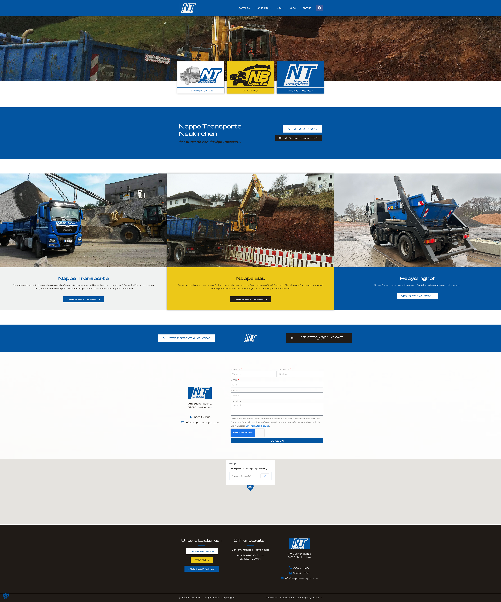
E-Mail (234, 380)
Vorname (236, 369)
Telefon (235, 390)
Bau (279, 7)
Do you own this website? (241, 476)
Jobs (293, 7)
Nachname (284, 369)
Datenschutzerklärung (257, 426)
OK (265, 476)
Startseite (244, 7)
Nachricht (236, 401)
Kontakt (306, 7)
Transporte (262, 7)
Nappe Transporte (83, 278)
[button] (250, 487)
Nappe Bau (250, 278)
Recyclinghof (417, 278)
